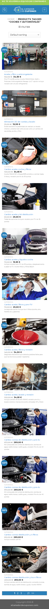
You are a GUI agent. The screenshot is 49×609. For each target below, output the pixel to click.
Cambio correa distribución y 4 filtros (21, 535)
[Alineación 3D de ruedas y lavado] (24, 103)
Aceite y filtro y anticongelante (18, 74)
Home (11, 19)
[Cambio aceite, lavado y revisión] (24, 376)
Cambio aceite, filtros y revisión (18, 350)
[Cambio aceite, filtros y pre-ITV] (24, 286)
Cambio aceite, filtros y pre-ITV (18, 304)
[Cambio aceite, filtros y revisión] (24, 331)
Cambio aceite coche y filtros (17, 169)
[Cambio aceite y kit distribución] (24, 196)
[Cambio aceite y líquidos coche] (24, 241)
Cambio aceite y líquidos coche (18, 259)
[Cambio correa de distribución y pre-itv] (24, 422)
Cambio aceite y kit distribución (18, 214)
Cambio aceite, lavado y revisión (19, 395)
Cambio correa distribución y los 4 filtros (22, 577)
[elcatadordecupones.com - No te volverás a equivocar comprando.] (24, 10)
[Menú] (44, 10)
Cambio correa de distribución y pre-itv (22, 440)
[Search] (4, 10)
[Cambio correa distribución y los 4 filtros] (24, 559)
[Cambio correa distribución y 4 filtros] (24, 516)
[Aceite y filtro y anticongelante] (24, 56)
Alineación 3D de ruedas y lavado (19, 122)
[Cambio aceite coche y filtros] (24, 151)
